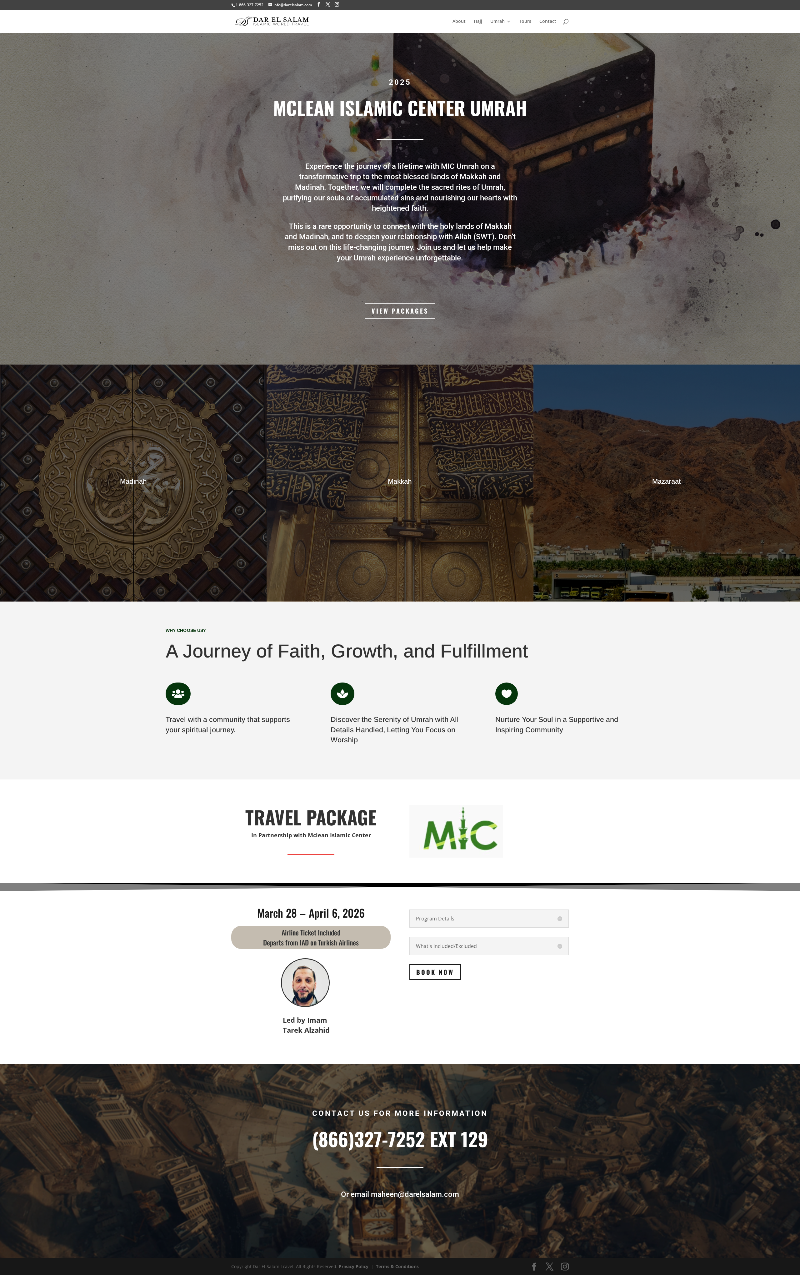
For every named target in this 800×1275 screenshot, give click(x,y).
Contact (547, 21)
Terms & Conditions (397, 1266)
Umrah (497, 21)
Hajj (478, 21)
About (459, 21)
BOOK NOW (435, 972)
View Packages (400, 310)
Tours (525, 21)
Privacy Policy (353, 1266)
